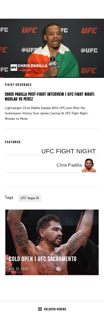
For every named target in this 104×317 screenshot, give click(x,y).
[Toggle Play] (11, 81)
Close (94, 28)
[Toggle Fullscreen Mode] (93, 81)
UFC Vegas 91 (30, 198)
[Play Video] (52, 48)
